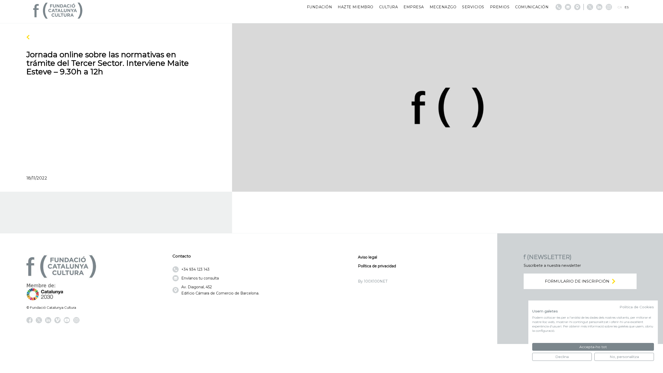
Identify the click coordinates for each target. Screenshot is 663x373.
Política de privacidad (377, 266)
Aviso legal (367, 257)
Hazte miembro (355, 7)
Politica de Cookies (636, 307)
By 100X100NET (372, 281)
